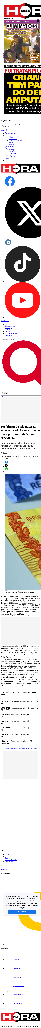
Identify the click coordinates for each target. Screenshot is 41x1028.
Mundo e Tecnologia (15, 140)
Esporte (7, 858)
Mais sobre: (8, 747)
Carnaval (7, 160)
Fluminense (12, 153)
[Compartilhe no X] (6, 466)
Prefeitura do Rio (12, 749)
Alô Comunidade (10, 146)
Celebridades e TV (11, 157)
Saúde (11, 142)
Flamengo (12, 151)
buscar (5, 393)
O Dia (5, 453)
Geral (6, 135)
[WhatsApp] (6, 470)
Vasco (11, 155)
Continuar (22, 912)
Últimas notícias (10, 133)
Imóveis (11, 144)
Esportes (7, 148)
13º (6, 749)
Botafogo (12, 150)
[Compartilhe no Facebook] (6, 463)
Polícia (11, 137)
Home (7, 159)
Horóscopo (8, 328)
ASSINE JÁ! (5, 321)
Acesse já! (4, 130)
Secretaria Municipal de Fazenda (28, 749)
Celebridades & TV (11, 333)
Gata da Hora (9, 335)
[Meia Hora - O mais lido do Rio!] (20, 174)
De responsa (13, 139)
